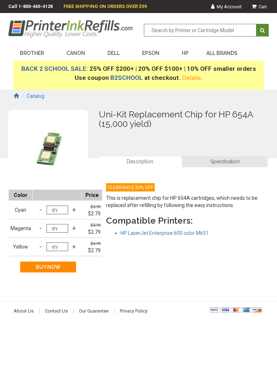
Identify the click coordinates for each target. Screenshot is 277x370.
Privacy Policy (134, 311)
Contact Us (56, 311)
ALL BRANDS (221, 53)
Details (191, 77)
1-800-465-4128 (35, 6)
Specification (225, 161)
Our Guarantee (94, 311)
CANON (75, 53)
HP (185, 53)
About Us (24, 311)
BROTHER (32, 53)
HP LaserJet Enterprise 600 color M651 (164, 233)
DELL (113, 53)
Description (140, 161)
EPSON (150, 53)
